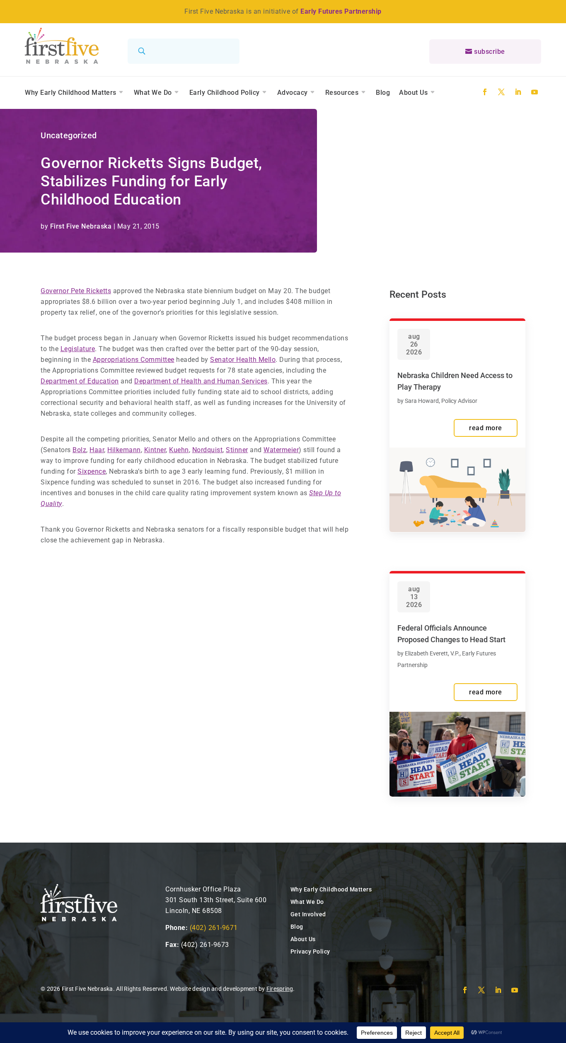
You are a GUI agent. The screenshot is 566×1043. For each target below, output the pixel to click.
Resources (342, 92)
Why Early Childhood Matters (70, 92)
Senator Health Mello (243, 360)
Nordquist (207, 450)
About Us (413, 92)
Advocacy (292, 92)
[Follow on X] (501, 92)
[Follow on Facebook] (484, 92)
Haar (96, 450)
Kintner (155, 450)
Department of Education (80, 381)
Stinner (237, 450)
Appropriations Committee (133, 360)
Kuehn (179, 450)
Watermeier (281, 450)
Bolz (79, 450)
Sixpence (91, 471)
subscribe (489, 51)
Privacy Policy (310, 951)
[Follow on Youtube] (534, 92)
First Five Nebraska (81, 226)
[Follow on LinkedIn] (518, 92)
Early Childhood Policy (224, 92)
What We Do (153, 92)
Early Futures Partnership (341, 11)
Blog (383, 92)
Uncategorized (69, 135)
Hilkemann (124, 450)
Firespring (279, 988)
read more (485, 428)
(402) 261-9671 (214, 928)
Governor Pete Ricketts (76, 291)
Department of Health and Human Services (201, 381)
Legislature (77, 349)
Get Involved (308, 914)
